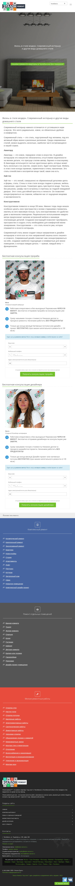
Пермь (67, 862)
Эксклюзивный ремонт (15, 546)
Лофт (8, 565)
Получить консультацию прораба (38, 374)
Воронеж (51, 859)
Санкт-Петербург (34, 859)
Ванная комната (12, 623)
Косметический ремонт (15, 538)
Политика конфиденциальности (11, 872)
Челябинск (56, 864)
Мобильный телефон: (15, 351)
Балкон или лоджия (14, 653)
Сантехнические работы (15, 726)
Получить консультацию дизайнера (38, 505)
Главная (4, 809)
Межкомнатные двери (15, 741)
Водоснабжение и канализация (18, 753)
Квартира (9, 549)
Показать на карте (7, 844)
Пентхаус (9, 568)
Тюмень (45, 864)
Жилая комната (12, 630)
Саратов (34, 864)
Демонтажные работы (15, 730)
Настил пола (11, 711)
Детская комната (12, 649)
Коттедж (9, 572)
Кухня (8, 638)
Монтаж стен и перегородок (17, 745)
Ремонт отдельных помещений (11, 815)
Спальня (9, 634)
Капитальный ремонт (14, 542)
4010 (61, 875)
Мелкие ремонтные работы (10, 818)
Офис (8, 580)
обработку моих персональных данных (49, 370)
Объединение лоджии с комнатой (19, 738)
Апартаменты (11, 561)
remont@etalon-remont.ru (28, 854)
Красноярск (28, 862)
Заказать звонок (62, 883)
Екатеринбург (59, 859)
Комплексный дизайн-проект (17, 587)
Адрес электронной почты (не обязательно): (22, 360)
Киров (13, 862)
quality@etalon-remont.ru (26, 851)
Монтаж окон (11, 764)
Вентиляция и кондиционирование (20, 756)
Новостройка (11, 553)
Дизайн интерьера (7, 821)
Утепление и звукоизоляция (17, 760)
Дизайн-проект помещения (17, 664)
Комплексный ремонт (9, 812)
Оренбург (61, 862)
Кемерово (7, 862)
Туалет (8, 627)
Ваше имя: (11, 343)
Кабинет (9, 645)
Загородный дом (12, 576)
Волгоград (44, 859)
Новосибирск (48, 862)
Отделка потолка (13, 715)
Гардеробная (11, 657)
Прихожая (10, 661)
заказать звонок (13, 849)
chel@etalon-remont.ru (20, 847)
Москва (26, 859)
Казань (66, 859)
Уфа (50, 864)
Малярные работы (13, 719)
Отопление (10, 749)
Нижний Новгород (38, 862)
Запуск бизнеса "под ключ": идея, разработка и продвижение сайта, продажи (35, 875)
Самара (28, 864)
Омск (55, 862)
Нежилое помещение (14, 583)
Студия (9, 557)
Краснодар (20, 862)
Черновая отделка (13, 734)
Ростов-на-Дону (20, 864)
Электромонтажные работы (17, 723)
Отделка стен (11, 707)
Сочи (40, 864)
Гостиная (9, 642)
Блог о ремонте (7, 824)
